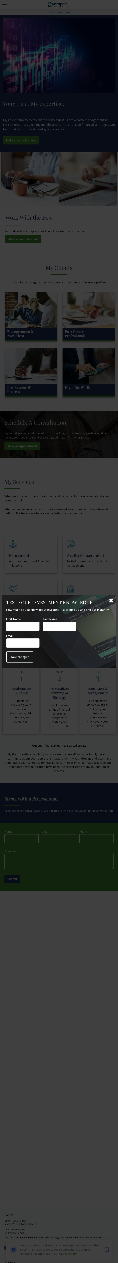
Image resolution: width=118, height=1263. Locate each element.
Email (9, 636)
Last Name (50, 619)
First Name (13, 619)
